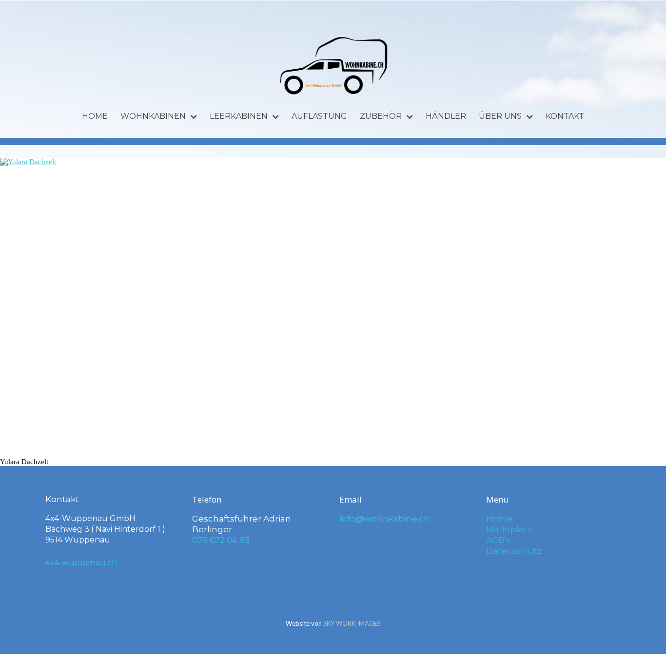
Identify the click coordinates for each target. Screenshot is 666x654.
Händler (446, 116)
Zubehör (381, 116)
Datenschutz (513, 551)
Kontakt (565, 116)
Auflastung (319, 116)
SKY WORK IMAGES (352, 623)
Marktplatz (508, 529)
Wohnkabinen (153, 116)
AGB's (498, 540)
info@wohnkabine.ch (384, 518)
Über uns (500, 116)
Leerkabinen (239, 116)
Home (95, 116)
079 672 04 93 (221, 540)
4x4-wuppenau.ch (81, 562)
